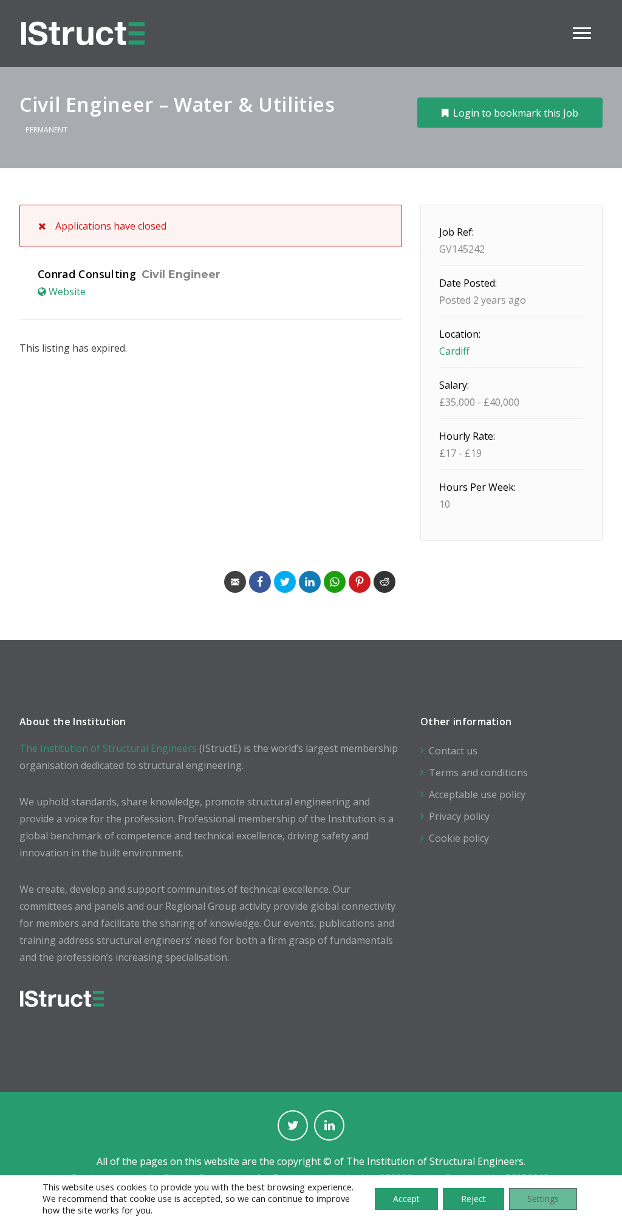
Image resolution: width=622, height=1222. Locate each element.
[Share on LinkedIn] (310, 582)
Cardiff (454, 351)
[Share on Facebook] (260, 582)
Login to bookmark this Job (515, 112)
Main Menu (582, 33)
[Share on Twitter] (285, 582)
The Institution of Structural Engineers (108, 748)
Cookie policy (459, 838)
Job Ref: (456, 232)
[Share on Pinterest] (360, 582)
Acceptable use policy (477, 794)
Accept (406, 1198)
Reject (473, 1198)
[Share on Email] (235, 582)
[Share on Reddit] (384, 582)
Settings (543, 1198)
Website (67, 291)
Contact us (453, 750)
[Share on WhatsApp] (335, 582)
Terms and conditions (478, 772)
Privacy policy (459, 816)
